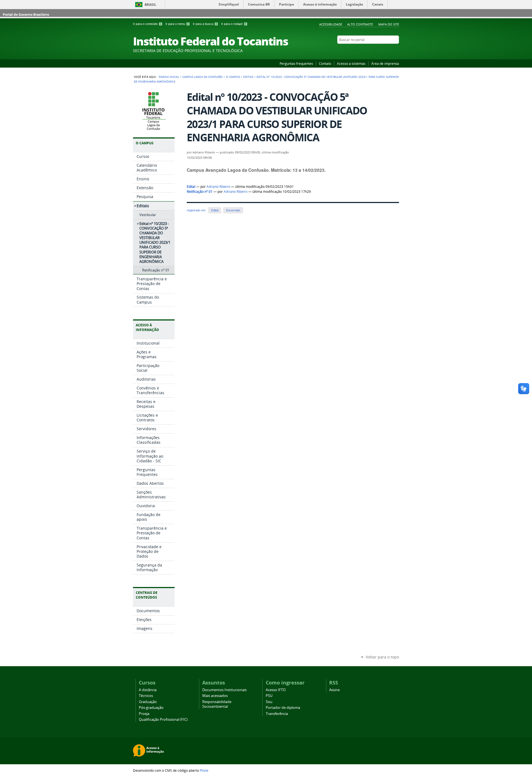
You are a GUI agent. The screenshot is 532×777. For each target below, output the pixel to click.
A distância (148, 690)
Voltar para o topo (382, 657)
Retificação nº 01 (200, 191)
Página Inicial (169, 77)
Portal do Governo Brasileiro (26, 14)
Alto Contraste (360, 24)
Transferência (277, 713)
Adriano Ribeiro (218, 186)
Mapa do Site (388, 24)
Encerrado (233, 210)
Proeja (144, 713)
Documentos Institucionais (224, 690)
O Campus (233, 77)
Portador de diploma (283, 707)
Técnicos (146, 695)
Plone (204, 770)
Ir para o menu (177, 23)
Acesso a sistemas (351, 63)
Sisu (269, 701)
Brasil (150, 4)
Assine (334, 690)
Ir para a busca (205, 23)
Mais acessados (215, 695)
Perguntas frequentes (296, 63)
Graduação (148, 701)
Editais (248, 77)
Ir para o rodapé (233, 23)
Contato (325, 63)
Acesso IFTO (276, 690)
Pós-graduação (151, 707)
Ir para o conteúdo (147, 23)
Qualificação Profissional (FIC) (163, 719)
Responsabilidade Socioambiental (216, 704)
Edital (191, 186)
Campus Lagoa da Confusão (202, 77)
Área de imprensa (385, 63)
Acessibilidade (330, 24)
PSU (269, 695)
